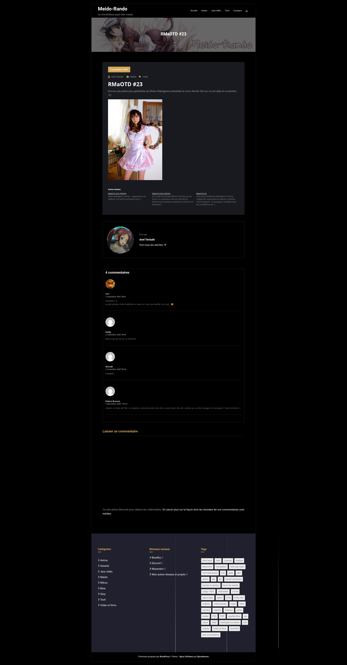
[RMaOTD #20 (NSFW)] (174, 200)
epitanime (207, 566)
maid (145, 76)
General (104, 565)
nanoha (206, 610)
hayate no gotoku (211, 585)
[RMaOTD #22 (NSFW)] (130, 197)
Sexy (103, 594)
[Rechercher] (247, 11)
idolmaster (223, 591)
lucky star (239, 597)
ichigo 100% (208, 591)
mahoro (206, 604)
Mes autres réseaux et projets (169, 574)
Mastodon (157, 568)
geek (231, 573)
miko (242, 604)
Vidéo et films (108, 605)
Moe (102, 588)
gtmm (205, 579)
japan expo (208, 597)
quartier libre (234, 616)
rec (245, 616)
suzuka (206, 628)
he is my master (230, 585)
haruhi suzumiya (234, 579)
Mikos (103, 582)
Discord (156, 563)
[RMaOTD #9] (218, 200)
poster (205, 616)
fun (223, 573)
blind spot (207, 560)
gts (213, 579)
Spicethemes (203, 656)
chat (218, 560)
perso (239, 610)
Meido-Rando (112, 9)
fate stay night (237, 566)
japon (219, 597)
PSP (222, 616)
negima (217, 610)
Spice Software (186, 656)
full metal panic (210, 573)
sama (205, 622)
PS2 (214, 616)
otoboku (229, 610)
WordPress (165, 656)
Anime (104, 560)
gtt (220, 579)
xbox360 (234, 628)
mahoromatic (220, 604)
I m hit (235, 591)
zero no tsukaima (211, 635)
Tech (103, 599)
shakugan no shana (229, 622)
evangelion (221, 566)
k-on (228, 597)
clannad (228, 560)
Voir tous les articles (151, 244)
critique (239, 560)
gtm (239, 573)
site (245, 622)
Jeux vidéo (106, 571)
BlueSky (156, 557)
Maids (133, 76)
